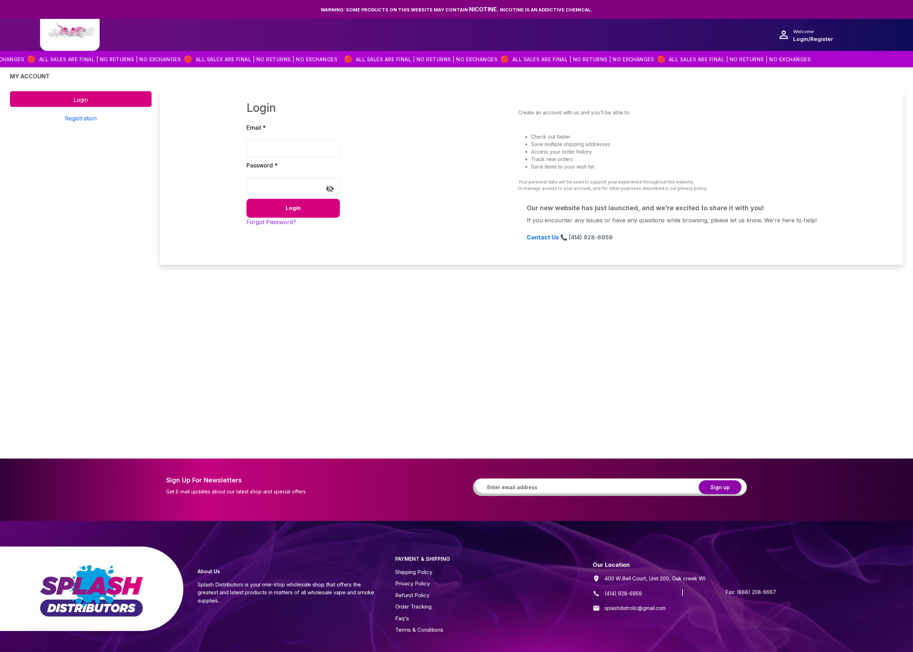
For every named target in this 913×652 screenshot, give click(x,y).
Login (293, 208)
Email (256, 127)
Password (261, 165)
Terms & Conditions (419, 629)
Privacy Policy (412, 583)
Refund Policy (412, 595)
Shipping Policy (413, 572)
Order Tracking (413, 606)
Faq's (402, 618)
